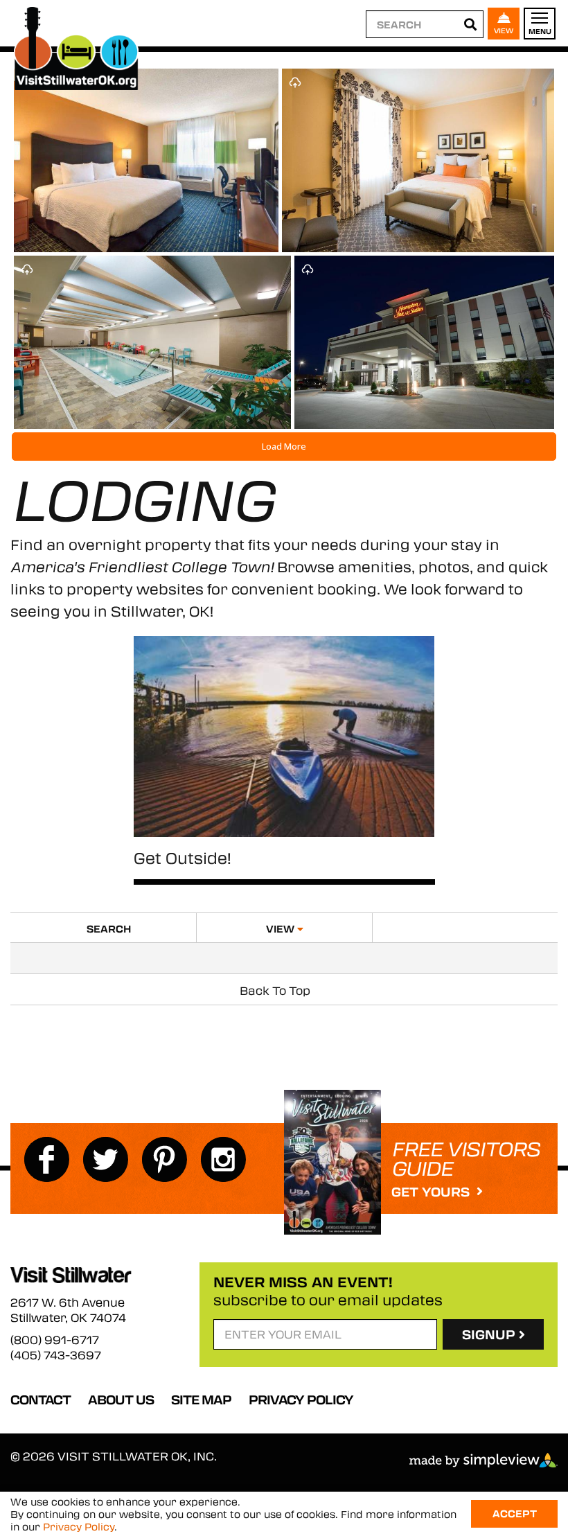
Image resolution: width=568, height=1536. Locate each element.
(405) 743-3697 (55, 1355)
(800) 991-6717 (54, 1340)
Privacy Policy (301, 1400)
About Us (121, 1400)
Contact (40, 1400)
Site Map (201, 1400)
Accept (514, 1513)
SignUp (490, 1334)
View (281, 928)
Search (109, 928)
